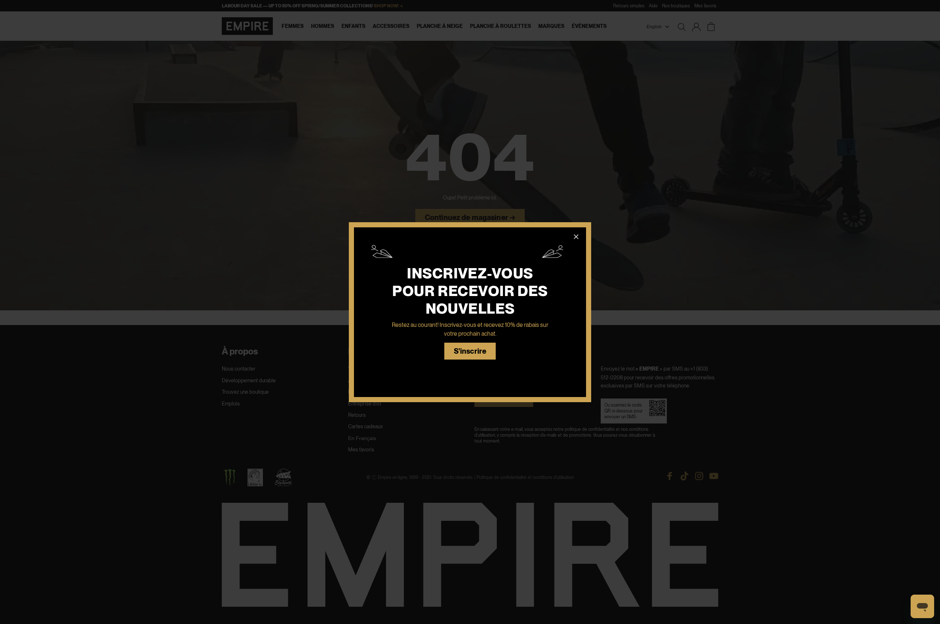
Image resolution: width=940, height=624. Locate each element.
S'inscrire (470, 351)
